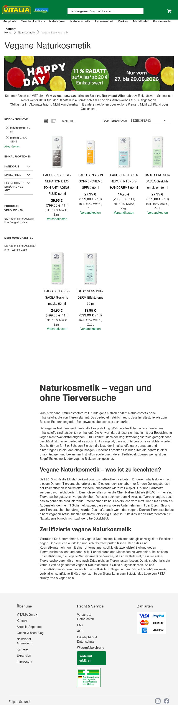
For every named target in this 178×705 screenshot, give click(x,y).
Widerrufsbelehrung (90, 647)
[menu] (89, 25)
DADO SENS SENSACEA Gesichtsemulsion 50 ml (157, 181)
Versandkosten (57, 219)
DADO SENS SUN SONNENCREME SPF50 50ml (90, 181)
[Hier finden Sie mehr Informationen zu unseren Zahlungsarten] (151, 633)
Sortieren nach (115, 120)
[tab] (89, 25)
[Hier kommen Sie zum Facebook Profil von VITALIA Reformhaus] (166, 701)
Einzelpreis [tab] (12, 174)
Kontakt (22, 620)
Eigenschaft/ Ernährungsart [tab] (13, 186)
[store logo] (25, 8)
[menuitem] (11, 21)
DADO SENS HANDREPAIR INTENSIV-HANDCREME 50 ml (124, 181)
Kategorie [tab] (11, 166)
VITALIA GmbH (27, 614)
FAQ (80, 625)
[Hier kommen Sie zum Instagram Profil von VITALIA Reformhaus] (158, 701)
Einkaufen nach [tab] (16, 119)
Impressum (24, 661)
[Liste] (53, 120)
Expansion (24, 655)
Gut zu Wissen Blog (30, 633)
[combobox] (105, 11)
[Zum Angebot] (89, 73)
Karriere (22, 649)
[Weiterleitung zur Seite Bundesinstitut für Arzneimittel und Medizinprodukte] (89, 686)
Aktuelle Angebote (29, 626)
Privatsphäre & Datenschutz (87, 639)
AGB (80, 631)
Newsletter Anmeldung (24, 641)
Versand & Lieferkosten (85, 616)
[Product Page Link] (57, 153)
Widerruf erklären (85, 658)
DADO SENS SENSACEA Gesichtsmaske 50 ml (57, 297)
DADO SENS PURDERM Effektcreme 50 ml (90, 297)
